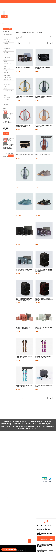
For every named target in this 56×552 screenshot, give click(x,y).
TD (4, 81)
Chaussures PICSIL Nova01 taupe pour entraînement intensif (43, 184)
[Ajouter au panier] (25, 61)
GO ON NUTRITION (7, 46)
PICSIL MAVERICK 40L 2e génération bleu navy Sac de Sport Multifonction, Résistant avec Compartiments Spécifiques (24, 299)
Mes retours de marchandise (33, 471)
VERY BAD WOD (7, 93)
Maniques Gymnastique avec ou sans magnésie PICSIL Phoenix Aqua (24, 270)
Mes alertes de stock (35, 479)
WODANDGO (6, 102)
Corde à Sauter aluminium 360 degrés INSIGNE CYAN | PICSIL (24, 386)
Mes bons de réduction (33, 487)
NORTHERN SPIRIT (7, 63)
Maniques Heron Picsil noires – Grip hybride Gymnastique (23, 241)
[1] (5, 116)
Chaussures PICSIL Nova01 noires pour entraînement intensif (43, 212)
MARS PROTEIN (7, 57)
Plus (17, 38)
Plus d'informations (42, 549)
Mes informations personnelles (34, 476)
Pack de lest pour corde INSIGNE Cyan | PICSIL (43, 386)
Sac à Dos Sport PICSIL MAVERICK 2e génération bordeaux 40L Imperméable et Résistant (44, 299)
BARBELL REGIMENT (8, 34)
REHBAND (6, 72)
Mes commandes (33, 468)
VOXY (5, 95)
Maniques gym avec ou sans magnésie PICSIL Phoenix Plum (43, 241)
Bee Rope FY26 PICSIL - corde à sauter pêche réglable (42, 155)
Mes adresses (33, 473)
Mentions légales (21, 477)
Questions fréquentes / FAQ (47, 469)
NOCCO (5, 61)
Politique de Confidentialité (21, 480)
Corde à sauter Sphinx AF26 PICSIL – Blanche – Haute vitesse (23, 126)
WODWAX (6, 104)
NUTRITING (6, 65)
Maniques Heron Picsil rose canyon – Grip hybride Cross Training (24, 328)
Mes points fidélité (34, 481)
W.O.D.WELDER (7, 97)
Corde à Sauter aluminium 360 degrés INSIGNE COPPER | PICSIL (24, 357)
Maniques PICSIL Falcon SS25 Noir (23, 67)
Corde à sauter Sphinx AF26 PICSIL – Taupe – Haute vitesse (43, 126)
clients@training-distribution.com (45, 443)
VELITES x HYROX (7, 92)
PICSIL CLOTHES (7, 68)
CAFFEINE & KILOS (7, 39)
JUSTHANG (6, 52)
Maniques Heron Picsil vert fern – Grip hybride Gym (43, 328)
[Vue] (23, 53)
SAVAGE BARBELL (7, 77)
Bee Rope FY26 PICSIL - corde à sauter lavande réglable (23, 184)
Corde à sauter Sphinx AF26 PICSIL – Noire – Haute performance (43, 97)
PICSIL (5, 66)
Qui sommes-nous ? (21, 470)
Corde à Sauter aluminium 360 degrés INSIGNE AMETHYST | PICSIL (43, 357)
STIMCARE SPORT (7, 79)
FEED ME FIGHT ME (7, 45)
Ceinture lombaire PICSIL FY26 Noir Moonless (42, 68)
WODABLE (6, 101)
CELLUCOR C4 (6, 41)
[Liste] (19, 43)
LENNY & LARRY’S (7, 54)
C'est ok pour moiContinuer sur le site (46, 538)
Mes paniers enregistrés (32, 484)
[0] (5, 143)
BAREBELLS (6, 36)
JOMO (5, 50)
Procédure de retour (46, 472)
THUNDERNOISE (7, 84)
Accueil (5, 28)
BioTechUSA (6, 37)
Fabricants (6, 31)
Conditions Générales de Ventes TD (22, 473)
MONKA (5, 59)
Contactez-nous (21, 468)
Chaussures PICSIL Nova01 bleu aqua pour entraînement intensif (23, 212)
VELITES (5, 88)
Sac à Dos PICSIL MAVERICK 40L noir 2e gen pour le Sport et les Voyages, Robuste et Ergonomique (43, 270)
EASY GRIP (6, 43)
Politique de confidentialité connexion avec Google (21, 484)
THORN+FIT (6, 83)
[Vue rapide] (27, 61)
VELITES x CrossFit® (8, 90)
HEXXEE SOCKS (7, 48)
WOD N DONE (6, 99)
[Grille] (17, 43)
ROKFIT (5, 74)
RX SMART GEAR (7, 75)
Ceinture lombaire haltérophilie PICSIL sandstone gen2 (24, 155)
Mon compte (32, 465)
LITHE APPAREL (7, 56)
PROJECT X (6, 70)
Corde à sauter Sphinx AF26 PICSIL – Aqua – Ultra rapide (24, 97)
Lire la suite (6, 133)
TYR (5, 86)
